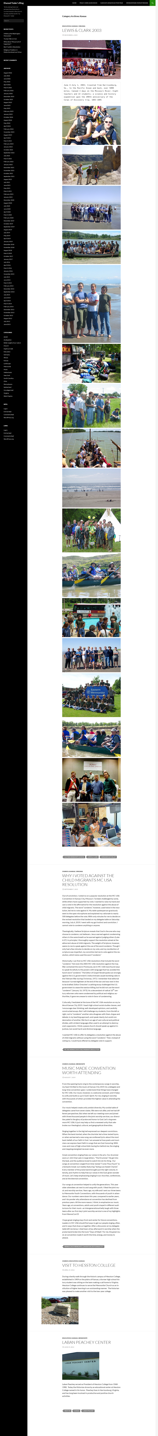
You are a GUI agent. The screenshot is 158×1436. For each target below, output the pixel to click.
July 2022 (7, 156)
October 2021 (8, 173)
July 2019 (7, 233)
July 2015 (7, 277)
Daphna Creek (8, 349)
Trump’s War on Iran (10, 39)
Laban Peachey (88, 1411)
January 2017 (8, 259)
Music (6, 369)
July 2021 (7, 182)
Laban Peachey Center (86, 1342)
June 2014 (7, 298)
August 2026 (8, 73)
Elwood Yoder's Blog (14, 3)
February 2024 (8, 129)
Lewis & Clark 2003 (81, 30)
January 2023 (8, 147)
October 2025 (8, 99)
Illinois (6, 358)
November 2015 (9, 274)
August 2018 (8, 250)
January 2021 (8, 197)
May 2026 (7, 82)
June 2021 (7, 185)
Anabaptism (7, 340)
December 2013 (9, 309)
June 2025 (7, 105)
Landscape (7, 363)
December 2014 (9, 289)
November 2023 (9, 132)
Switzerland (7, 387)
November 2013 (9, 312)
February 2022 (8, 162)
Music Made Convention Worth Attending (89, 1070)
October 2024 (8, 117)
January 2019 (8, 241)
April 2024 (7, 126)
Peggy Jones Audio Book (88, 3)
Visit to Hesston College (89, 1265)
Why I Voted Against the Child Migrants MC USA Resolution (88, 880)
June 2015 (7, 280)
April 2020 (7, 212)
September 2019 (9, 227)
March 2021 (8, 191)
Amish (6, 337)
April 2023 (7, 138)
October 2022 (8, 150)
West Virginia (8, 396)
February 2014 (8, 306)
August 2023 (8, 135)
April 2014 (7, 301)
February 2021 (8, 194)
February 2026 (8, 90)
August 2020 (8, 203)
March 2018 (8, 253)
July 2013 (7, 321)
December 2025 (9, 96)
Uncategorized (8, 390)
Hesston (67, 1411)
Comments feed (9, 414)
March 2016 (8, 268)
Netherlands (8, 372)
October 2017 (8, 256)
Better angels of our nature (12, 343)
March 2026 (8, 88)
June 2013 (7, 324)
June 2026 (7, 79)
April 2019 (7, 238)
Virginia (81, 26)
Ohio (5, 381)
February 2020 (8, 218)
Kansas (75, 26)
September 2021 (9, 176)
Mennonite (80, 1064)
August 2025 (8, 102)
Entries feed (7, 412)
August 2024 (8, 120)
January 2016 (8, 271)
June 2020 (7, 209)
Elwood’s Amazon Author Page (111, 3)
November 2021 (9, 170)
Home (74, 3)
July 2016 (7, 262)
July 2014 (7, 295)
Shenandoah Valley (108, 857)
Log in (6, 409)
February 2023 (8, 144)
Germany (7, 355)
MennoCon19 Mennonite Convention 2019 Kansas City (83, 1246)
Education (66, 26)
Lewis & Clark (93, 857)
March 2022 (8, 159)
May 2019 (7, 235)
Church (65, 871)
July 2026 (7, 76)
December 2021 (9, 167)
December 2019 (9, 221)
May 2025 (7, 108)
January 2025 (8, 114)
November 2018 (9, 247)
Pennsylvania (8, 384)
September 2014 (9, 292)
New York (7, 375)
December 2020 (9, 200)
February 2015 (8, 286)
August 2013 (8, 318)
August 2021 (8, 179)
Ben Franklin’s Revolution (12, 47)
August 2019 (8, 230)
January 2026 (8, 93)
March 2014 (8, 304)
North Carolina (8, 378)
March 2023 (8, 141)
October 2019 (8, 224)
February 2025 (8, 111)
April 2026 (7, 85)
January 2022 (8, 164)
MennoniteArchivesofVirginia (137, 3)
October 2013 (8, 315)
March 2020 (8, 215)
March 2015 (8, 283)
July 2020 (7, 206)
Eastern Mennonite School (74, 857)
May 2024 (7, 123)
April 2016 (7, 265)
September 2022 (9, 153)
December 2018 (9, 244)
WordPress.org (9, 417)
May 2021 (7, 188)
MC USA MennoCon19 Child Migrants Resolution (81, 1049)
